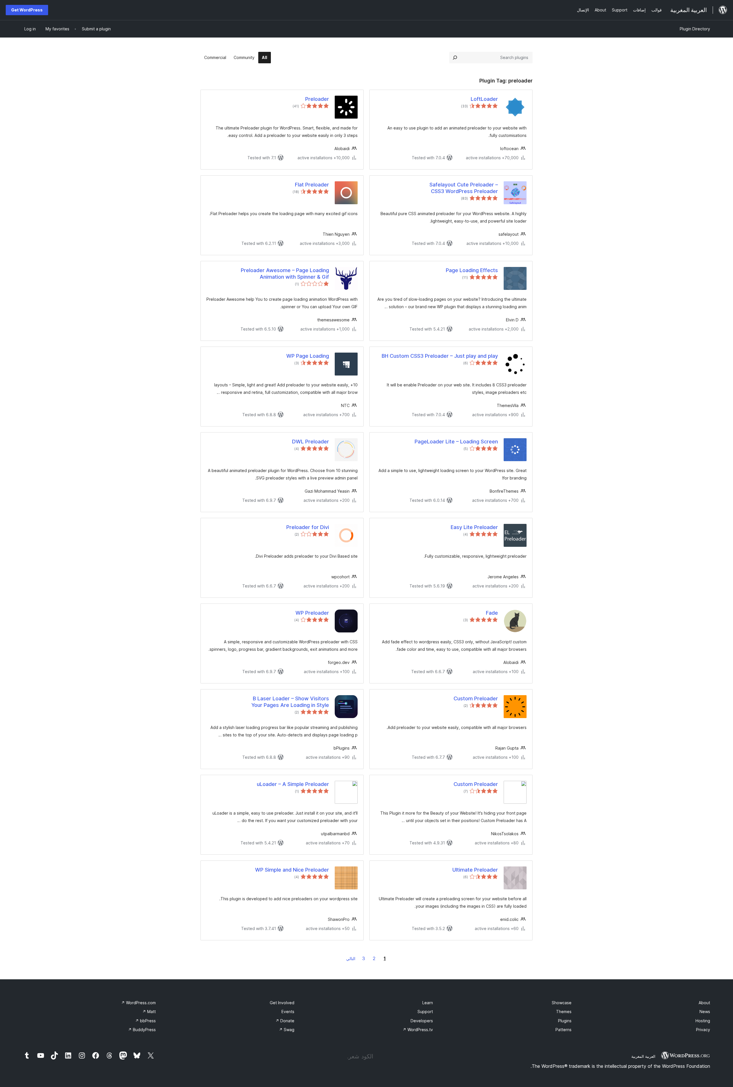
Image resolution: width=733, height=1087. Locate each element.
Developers (422, 1020)
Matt (149, 1011)
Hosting (702, 1020)
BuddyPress (142, 1029)
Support (425, 1011)
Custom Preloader (476, 698)
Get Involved (282, 1002)
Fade (492, 613)
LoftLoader (484, 99)
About (704, 1002)
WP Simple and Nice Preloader (292, 870)
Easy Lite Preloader (474, 527)
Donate (284, 1020)
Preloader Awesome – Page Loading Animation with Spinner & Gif (285, 273)
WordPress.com (138, 1002)
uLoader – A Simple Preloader (293, 784)
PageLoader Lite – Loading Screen (456, 442)
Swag (286, 1029)
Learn (427, 1002)
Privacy (703, 1029)
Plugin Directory (695, 28)
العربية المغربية (643, 1056)
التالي (350, 958)
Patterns (563, 1029)
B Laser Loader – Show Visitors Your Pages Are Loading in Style (290, 701)
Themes (564, 1011)
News (704, 1011)
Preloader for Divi (307, 527)
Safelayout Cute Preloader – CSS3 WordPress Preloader (463, 188)
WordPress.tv (418, 1029)
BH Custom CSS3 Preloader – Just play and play (440, 356)
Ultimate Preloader (475, 870)
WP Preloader (312, 613)
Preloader (317, 99)
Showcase (562, 1002)
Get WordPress (27, 9)
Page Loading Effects (472, 270)
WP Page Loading (307, 356)
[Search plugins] (455, 57)
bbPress (145, 1020)
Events (287, 1011)
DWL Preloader (310, 442)
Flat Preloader (312, 185)
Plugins (565, 1020)
